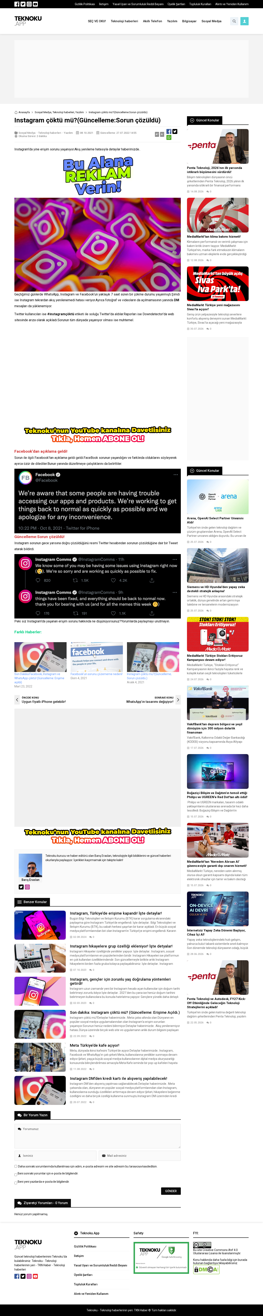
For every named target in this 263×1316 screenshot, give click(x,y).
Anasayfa (24, 112)
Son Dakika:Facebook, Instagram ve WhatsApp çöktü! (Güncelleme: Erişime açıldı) (39, 678)
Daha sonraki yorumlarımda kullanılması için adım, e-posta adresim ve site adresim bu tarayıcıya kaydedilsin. (87, 1166)
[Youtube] (35, 4)
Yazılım (79, 112)
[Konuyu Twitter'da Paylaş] (174, 131)
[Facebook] (16, 4)
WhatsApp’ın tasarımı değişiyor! (149, 702)
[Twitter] (23, 4)
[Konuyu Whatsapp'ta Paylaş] (168, 137)
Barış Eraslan (30, 879)
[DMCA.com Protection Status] (206, 1272)
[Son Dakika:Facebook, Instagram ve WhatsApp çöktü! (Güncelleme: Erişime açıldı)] (40, 657)
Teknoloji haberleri (63, 112)
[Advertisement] (131, 69)
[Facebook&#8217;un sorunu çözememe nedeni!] (97, 657)
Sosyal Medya (43, 112)
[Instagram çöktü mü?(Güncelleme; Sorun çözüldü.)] (153, 657)
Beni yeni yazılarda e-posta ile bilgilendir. (43, 1181)
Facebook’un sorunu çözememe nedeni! (96, 674)
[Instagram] (29, 4)
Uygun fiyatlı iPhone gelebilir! (44, 702)
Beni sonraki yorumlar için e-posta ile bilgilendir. (48, 1173)
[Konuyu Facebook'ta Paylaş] (168, 131)
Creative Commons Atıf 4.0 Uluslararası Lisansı (215, 1251)
